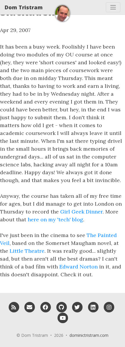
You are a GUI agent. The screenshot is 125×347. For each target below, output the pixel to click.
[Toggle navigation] (113, 7)
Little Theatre (27, 251)
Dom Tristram (24, 7)
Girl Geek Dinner (81, 211)
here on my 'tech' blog (55, 219)
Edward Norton (78, 266)
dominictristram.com (88, 335)
